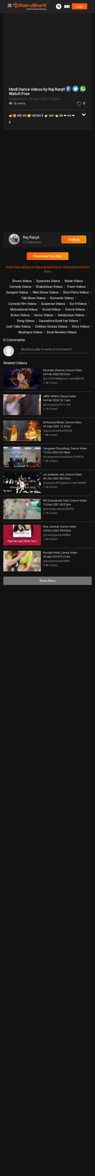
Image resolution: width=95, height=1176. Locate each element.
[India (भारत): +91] (28, 82)
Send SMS (58, 82)
